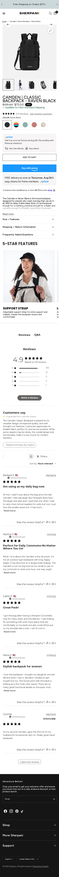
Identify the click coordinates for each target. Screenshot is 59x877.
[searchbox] (15, 456)
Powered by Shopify (41, 866)
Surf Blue (25, 124)
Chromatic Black (16, 124)
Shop (6, 825)
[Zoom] (50, 30)
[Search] (50, 13)
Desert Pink (34, 124)
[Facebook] (5, 811)
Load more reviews (29, 762)
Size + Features (11, 219)
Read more (10, 510)
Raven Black (7, 124)
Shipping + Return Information (19, 227)
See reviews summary (41, 113)
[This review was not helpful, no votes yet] (53, 522)
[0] (54, 13)
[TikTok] (22, 811)
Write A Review (29, 397)
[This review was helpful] (47, 643)
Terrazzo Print (43, 124)
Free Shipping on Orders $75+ (29, 4)
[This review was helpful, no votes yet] (47, 522)
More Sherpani (13, 835)
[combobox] (43, 463)
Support (8, 845)
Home (4, 21)
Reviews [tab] (24, 335)
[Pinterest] (17, 811)
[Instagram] (11, 811)
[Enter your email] (53, 799)
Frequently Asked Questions (18, 234)
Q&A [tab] (37, 334)
